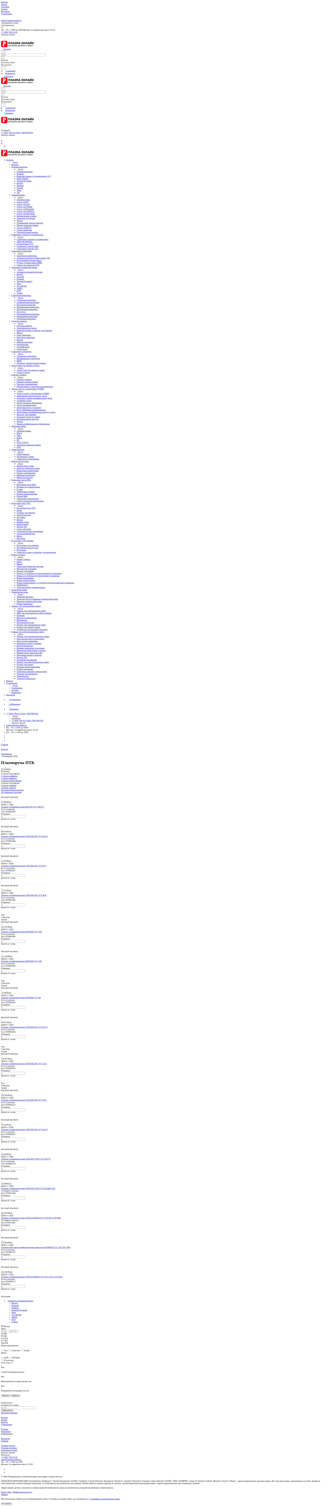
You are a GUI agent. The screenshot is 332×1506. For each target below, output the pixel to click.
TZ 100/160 (16, 1315)
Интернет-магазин (9, 1413)
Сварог (14, 1322)
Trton (13, 1312)
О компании (6, 1424)
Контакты (5, 1438)
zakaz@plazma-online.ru (11, 20)
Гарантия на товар (9, 1450)
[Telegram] (7, 737)
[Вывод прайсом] (5, 795)
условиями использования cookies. (105, 1499)
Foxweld (15, 1305)
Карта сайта (6, 1492)
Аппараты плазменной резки (20, 1301)
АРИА (14, 1317)
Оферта (4, 1494)
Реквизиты (6, 1431)
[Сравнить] (2, 824)
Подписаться (7, 1410)
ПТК (13, 1319)
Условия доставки (9, 1448)
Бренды (4, 1422)
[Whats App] (7, 740)
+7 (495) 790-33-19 (9, 32)
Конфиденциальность (22, 1492)
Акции (4, 1420)
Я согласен (6, 1504)
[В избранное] (2, 821)
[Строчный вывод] (3, 795)
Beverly (14, 1303)
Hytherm (15, 1308)
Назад (15, 162)
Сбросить (15, 1396)
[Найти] (3, 68)
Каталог (4, 1417)
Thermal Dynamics (19, 1310)
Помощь (4, 1441)
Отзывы (4, 1429)
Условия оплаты (8, 1445)
